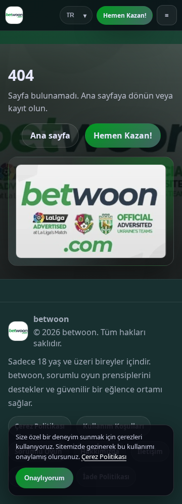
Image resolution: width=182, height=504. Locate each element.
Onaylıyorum (44, 478)
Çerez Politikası (103, 456)
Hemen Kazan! (124, 15)
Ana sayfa (50, 135)
